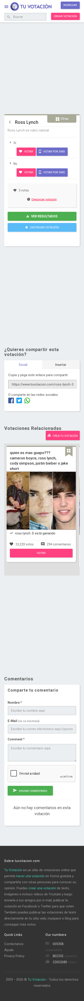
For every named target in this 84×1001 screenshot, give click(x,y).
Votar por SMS (54, 151)
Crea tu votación (65, 435)
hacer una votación (30, 876)
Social (23, 365)
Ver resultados (44, 216)
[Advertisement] (42, 68)
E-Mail (23, 721)
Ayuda (8, 950)
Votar (28, 151)
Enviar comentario (32, 791)
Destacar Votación (44, 227)
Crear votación (65, 16)
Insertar (60, 365)
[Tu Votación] (28, 7)
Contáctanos (14, 944)
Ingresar (70, 5)
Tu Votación (13, 870)
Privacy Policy (14, 956)
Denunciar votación (44, 199)
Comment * (16, 739)
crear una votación (42, 888)
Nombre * (15, 702)
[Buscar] (8, 17)
